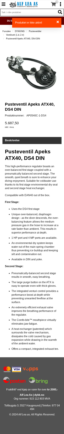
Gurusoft (32, 427)
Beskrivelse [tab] (12, 140)
